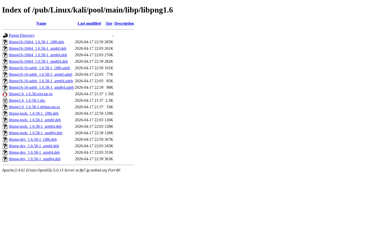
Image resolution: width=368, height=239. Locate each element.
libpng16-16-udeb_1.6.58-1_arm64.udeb (41, 81)
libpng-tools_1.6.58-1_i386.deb (34, 113)
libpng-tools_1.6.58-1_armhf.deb (35, 120)
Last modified (89, 23)
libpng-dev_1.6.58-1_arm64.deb (34, 152)
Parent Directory (22, 35)
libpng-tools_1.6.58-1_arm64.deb (35, 126)
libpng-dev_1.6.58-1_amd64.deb (35, 159)
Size (109, 23)
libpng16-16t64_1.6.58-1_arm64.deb (38, 55)
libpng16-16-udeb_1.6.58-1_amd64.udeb (41, 87)
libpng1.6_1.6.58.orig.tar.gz (31, 94)
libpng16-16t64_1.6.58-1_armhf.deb (37, 48)
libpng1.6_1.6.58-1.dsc (27, 100)
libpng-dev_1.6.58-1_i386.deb (33, 139)
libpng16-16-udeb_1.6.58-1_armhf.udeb (40, 74)
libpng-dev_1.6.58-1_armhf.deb (34, 146)
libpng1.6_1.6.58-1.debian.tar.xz (34, 107)
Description (124, 23)
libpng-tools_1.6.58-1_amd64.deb (35, 133)
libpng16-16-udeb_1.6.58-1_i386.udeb (39, 68)
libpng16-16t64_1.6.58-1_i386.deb (36, 42)
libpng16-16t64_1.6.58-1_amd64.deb (38, 61)
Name (41, 23)
